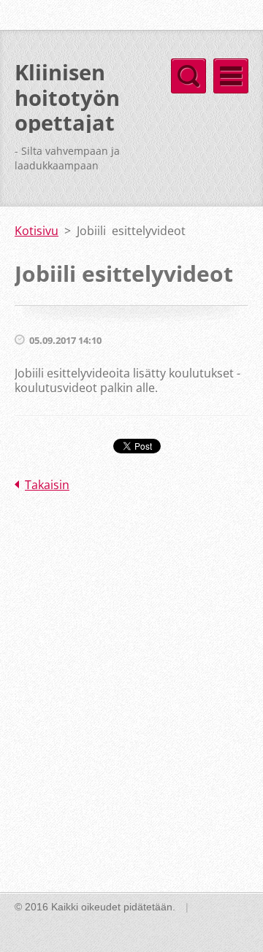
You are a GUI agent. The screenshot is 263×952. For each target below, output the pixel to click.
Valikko (230, 75)
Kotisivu (36, 231)
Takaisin (47, 485)
